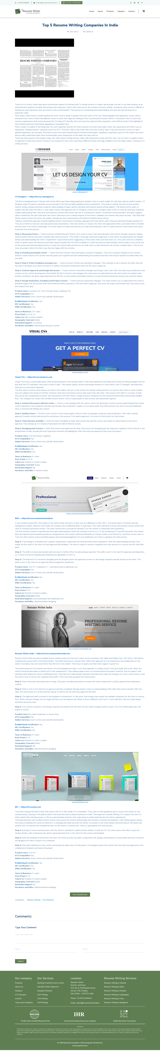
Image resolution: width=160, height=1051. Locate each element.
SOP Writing (42, 994)
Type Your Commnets (24, 934)
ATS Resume (20, 994)
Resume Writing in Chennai (115, 983)
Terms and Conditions (24, 1002)
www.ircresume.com (80, 802)
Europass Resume (44, 990)
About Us (19, 987)
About (100, 11)
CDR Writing (42, 1002)
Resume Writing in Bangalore (116, 1002)
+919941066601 (23, 3)
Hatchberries (98, 1043)
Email (85, 949)
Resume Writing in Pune (114, 998)
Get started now (80, 894)
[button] (80, 169)
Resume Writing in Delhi (114, 987)
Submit (21, 961)
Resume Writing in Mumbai (115, 990)
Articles (131, 11)
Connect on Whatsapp (73, 3)
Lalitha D (89, 31)
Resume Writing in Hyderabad (116, 994)
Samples (121, 11)
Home (91, 11)
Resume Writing (33, 900)
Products (110, 11)
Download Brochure (80, 1046)
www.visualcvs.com (80, 372)
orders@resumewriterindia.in (46, 3)
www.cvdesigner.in (80, 192)
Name (17, 949)
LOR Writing (42, 998)
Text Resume (48, 900)
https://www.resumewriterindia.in (80, 513)
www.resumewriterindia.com (80, 649)
